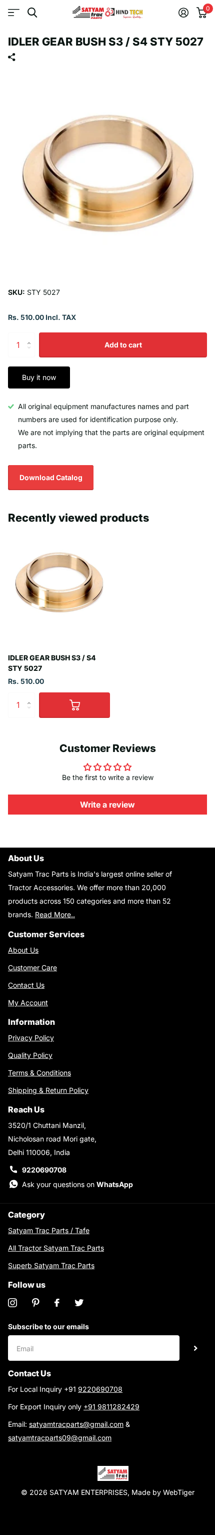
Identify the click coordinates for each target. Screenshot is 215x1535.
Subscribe (195, 1347)
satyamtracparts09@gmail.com (60, 1437)
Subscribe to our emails (48, 1326)
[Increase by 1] (31, 336)
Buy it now (39, 377)
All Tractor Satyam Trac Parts (56, 1248)
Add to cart (123, 344)
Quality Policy (30, 1055)
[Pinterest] (36, 1302)
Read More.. (55, 914)
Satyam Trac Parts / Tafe (49, 1230)
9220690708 (44, 1170)
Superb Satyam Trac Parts (51, 1265)
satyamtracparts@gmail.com (76, 1424)
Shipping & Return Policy (48, 1090)
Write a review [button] (107, 805)
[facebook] (57, 1303)
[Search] (32, 13)
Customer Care (32, 967)
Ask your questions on (77, 1184)
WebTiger (178, 1492)
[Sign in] (183, 13)
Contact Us (26, 985)
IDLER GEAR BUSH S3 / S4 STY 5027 (52, 662)
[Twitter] (79, 1302)
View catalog (14, 13)
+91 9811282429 (112, 1406)
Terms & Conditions (39, 1072)
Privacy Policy (31, 1037)
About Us (23, 950)
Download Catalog (51, 477)
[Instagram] (12, 1302)
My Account (28, 1002)
